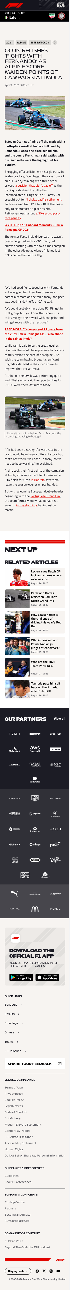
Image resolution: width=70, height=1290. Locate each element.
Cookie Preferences (18, 1182)
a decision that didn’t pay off (34, 185)
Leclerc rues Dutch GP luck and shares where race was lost (46, 575)
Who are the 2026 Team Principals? (43, 664)
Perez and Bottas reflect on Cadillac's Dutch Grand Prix (44, 597)
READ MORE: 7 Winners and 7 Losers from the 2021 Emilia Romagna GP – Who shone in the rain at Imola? (34, 334)
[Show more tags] (54, 42)
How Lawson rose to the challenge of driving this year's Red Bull (46, 620)
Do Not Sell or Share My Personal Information (35, 1156)
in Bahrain (38, 479)
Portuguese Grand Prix (45, 496)
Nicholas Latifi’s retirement (44, 199)
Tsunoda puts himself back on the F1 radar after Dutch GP (45, 687)
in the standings (27, 505)
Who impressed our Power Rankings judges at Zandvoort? (45, 644)
